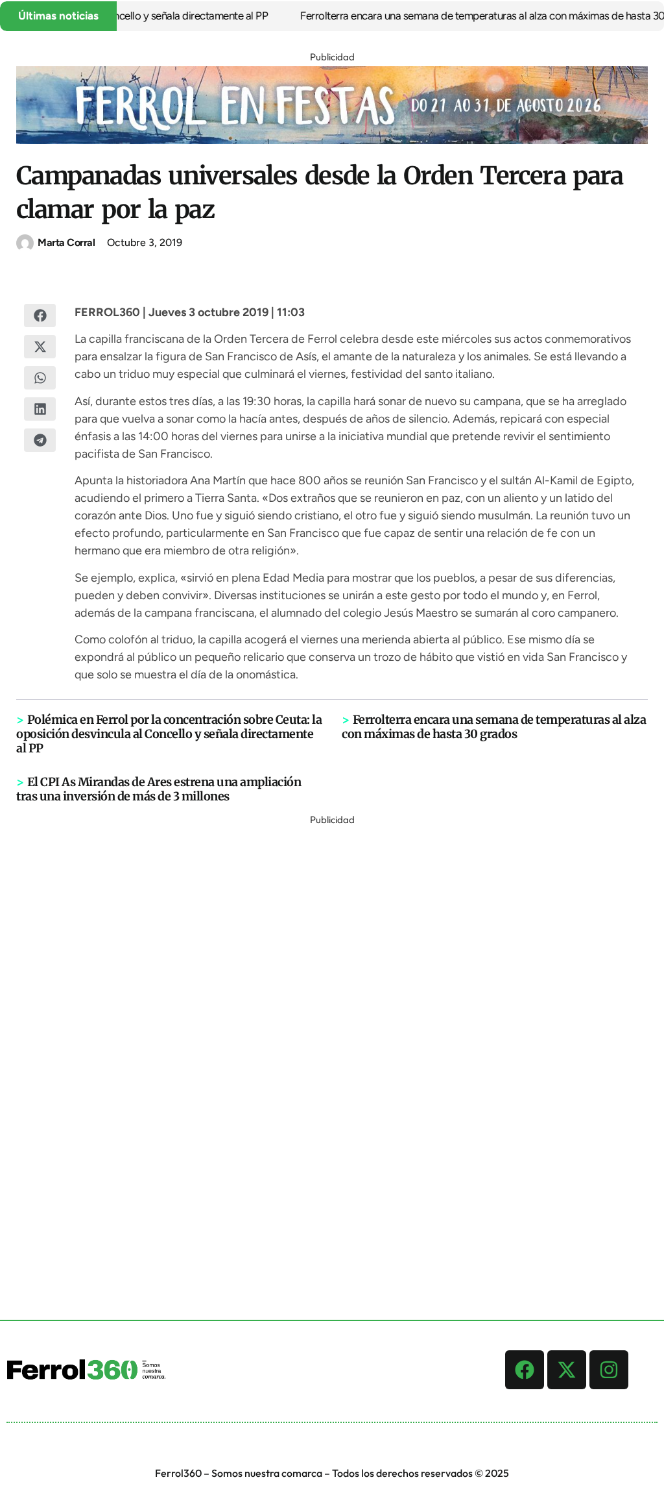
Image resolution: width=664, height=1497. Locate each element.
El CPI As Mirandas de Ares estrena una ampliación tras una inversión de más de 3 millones (158, 789)
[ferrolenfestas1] (332, 140)
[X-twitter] (566, 1369)
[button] (40, 315)
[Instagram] (608, 1369)
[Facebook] (524, 1369)
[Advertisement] (332, 1024)
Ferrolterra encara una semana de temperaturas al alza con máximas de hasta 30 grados (494, 726)
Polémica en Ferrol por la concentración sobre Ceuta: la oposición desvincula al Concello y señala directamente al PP (169, 734)
